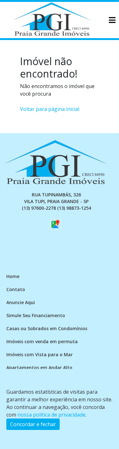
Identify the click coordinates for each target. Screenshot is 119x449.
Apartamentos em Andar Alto (39, 367)
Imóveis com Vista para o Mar (39, 354)
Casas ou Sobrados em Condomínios (46, 328)
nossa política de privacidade (51, 414)
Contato (15, 289)
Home (12, 276)
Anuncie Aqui (20, 302)
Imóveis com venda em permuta (42, 341)
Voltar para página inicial (49, 108)
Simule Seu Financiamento (35, 315)
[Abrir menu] (112, 20)
